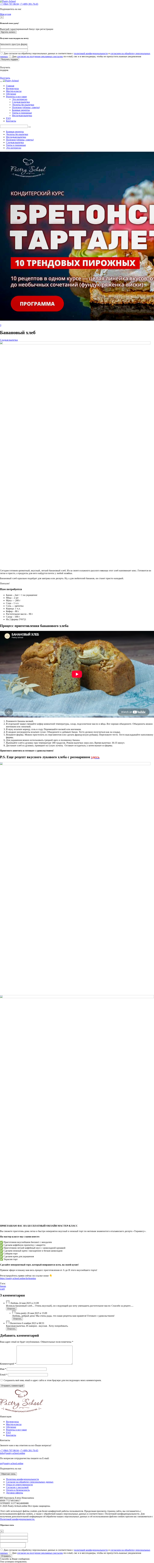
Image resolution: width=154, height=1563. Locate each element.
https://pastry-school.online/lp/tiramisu (18, 1278)
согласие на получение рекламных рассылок (40, 56)
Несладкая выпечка (22, 115)
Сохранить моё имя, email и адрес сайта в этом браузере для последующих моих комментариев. (53, 1380)
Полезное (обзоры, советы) (26, 107)
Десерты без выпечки (23, 104)
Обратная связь (8, 1474)
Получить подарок (9, 59)
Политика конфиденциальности (22, 1479)
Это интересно (19, 99)
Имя (3, 1369)
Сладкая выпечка (21, 102)
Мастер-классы (14, 91)
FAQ (8, 118)
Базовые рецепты (21, 110)
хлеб (2, 1289)
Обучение (11, 94)
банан (3, 1286)
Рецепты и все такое (16, 96)
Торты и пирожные (22, 113)
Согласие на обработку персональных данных (29, 1482)
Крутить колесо (8, 32)
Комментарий (8, 1363)
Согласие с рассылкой (17, 1487)
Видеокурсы (12, 88)
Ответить (11, 1309)
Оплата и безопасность (18, 1490)
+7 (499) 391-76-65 (28, 4)
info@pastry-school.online (12, 1453)
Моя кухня (5, 14)
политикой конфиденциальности (91, 53)
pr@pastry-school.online (11, 1463)
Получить (5, 78)
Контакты (11, 121)
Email (3, 1374)
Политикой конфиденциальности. (17, 1519)
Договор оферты (14, 1492)
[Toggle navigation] (1, 81)
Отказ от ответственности (19, 1484)
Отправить (6, 1556)
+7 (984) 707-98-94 (9, 4)
